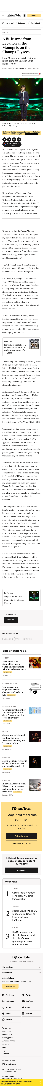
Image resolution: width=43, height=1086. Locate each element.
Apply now (21, 870)
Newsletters (7, 972)
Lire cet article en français (29, 73)
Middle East (35, 23)
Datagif (11, 1076)
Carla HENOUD (19, 68)
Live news (9, 23)
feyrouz (26, 639)
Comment (10, 619)
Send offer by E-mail (21, 843)
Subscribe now (21, 836)
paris (17, 639)
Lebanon (21, 23)
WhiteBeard (17, 1078)
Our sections (7, 967)
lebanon (7, 639)
